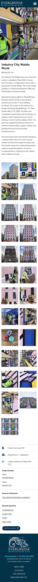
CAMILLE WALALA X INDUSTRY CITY (19, 463)
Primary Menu (35, 4)
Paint (4, 518)
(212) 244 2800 (27, 556)
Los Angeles (19, 574)
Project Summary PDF (16, 448)
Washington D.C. (19, 577)
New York (6, 522)
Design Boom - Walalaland (18, 455)
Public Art (7, 514)
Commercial (8, 510)
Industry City (7, 485)
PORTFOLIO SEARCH (10, 528)
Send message (10, 556)
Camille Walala (7, 478)
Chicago (19, 570)
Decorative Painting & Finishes (16, 497)
